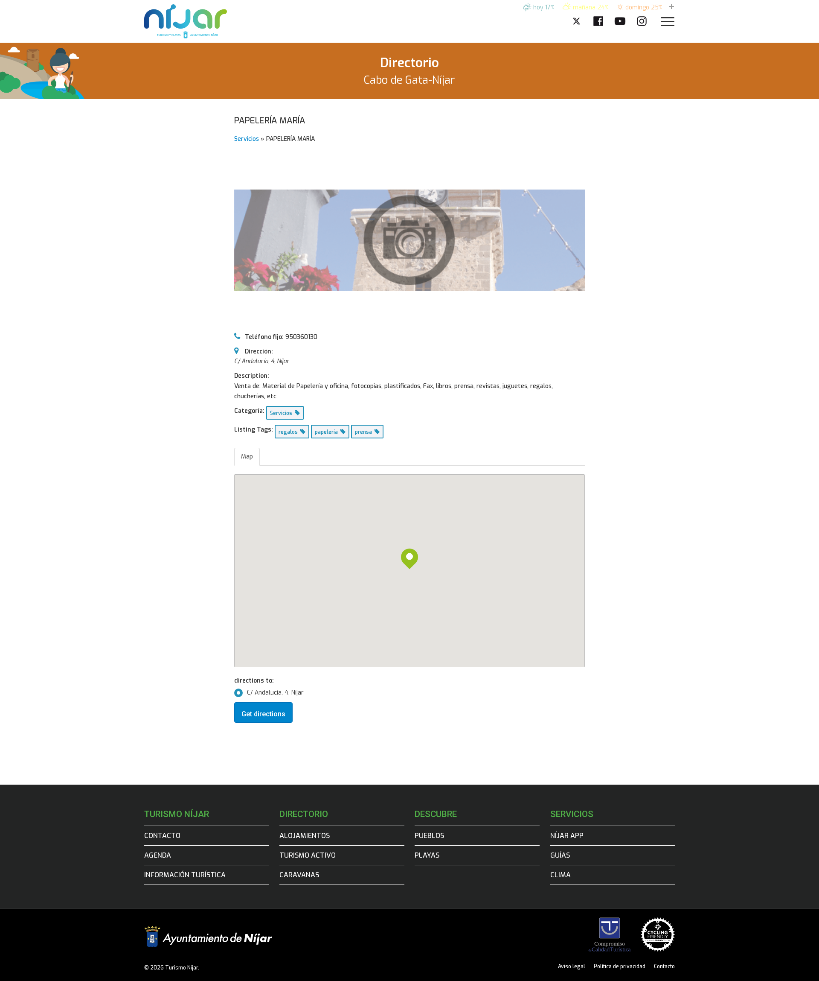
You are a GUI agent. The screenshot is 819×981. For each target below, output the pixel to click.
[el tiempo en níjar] (671, 7)
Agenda (157, 855)
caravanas (299, 874)
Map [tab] (247, 457)
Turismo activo (307, 855)
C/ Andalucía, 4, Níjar (275, 693)
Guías (560, 855)
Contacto (162, 835)
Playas (427, 855)
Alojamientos (304, 835)
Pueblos (429, 835)
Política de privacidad (619, 966)
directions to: (254, 681)
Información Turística (185, 874)
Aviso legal (571, 966)
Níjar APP (567, 835)
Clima (560, 874)
